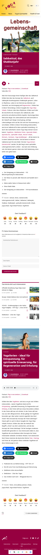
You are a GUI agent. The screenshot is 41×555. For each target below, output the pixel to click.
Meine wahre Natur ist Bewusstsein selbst (17, 183)
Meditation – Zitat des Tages (11, 315)
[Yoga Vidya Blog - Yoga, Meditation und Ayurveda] (10, 5)
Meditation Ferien (19, 132)
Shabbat (4, 203)
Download (25, 88)
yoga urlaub (5, 206)
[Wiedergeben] (4, 83)
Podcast (14, 54)
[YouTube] (33, 538)
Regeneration (26, 105)
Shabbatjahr (11, 203)
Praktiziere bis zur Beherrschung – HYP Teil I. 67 (19, 464)
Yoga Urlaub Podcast (16, 206)
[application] (20, 83)
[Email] (27, 552)
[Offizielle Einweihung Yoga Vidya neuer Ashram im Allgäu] (34, 290)
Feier (31, 438)
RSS (9, 91)
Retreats (4, 137)
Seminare (11, 137)
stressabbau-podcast (20, 485)
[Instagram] (36, 538)
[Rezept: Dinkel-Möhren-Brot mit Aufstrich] (34, 299)
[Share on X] (14, 552)
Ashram (12, 198)
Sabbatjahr (30, 200)
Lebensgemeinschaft (8, 200)
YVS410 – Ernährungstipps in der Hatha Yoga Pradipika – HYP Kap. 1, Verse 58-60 (14, 306)
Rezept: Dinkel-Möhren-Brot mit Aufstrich (15, 297)
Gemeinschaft (7, 54)
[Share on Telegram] (22, 552)
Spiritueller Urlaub (16, 134)
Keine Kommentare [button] (32, 513)
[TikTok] (38, 538)
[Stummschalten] (37, 83)
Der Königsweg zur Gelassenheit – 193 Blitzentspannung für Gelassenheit (15, 173)
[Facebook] (31, 538)
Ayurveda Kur (6, 134)
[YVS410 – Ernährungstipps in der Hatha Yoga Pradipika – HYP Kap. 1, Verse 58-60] (34, 307)
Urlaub (33, 203)
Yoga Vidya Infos (15, 70)
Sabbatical (26, 98)
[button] (3, 5)
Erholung (4, 409)
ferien (16, 198)
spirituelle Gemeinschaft (23, 203)
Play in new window (14, 88)
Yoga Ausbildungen (21, 137)
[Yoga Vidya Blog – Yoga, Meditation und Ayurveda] (4, 538)
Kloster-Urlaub (27, 134)
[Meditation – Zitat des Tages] (34, 316)
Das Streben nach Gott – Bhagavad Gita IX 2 (18, 477)
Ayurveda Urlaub (32, 132)
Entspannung (6, 406)
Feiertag (36, 438)
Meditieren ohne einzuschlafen (13, 470)
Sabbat (17, 200)
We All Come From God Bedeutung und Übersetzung (20, 467)
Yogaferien (10, 132)
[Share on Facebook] (10, 552)
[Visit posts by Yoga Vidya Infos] (5, 71)
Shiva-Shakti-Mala (9, 186)
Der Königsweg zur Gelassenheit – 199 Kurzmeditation (21, 190)
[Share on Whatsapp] (18, 552)
